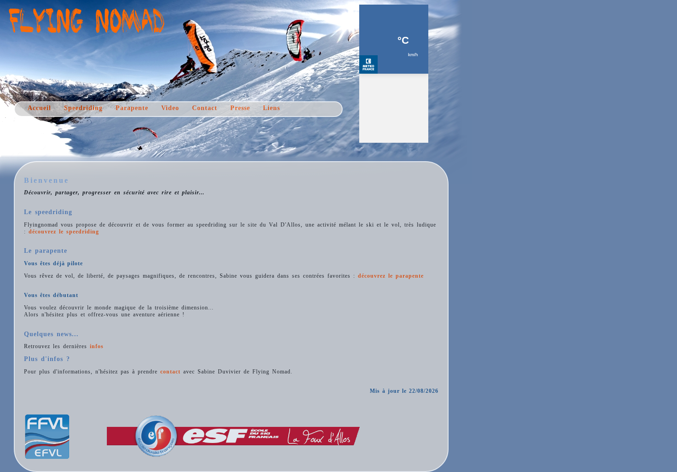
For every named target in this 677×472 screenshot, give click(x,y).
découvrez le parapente (391, 276)
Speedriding (83, 108)
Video (170, 108)
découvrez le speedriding (64, 231)
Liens (271, 108)
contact (170, 371)
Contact (204, 108)
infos (97, 346)
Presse (240, 108)
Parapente (132, 108)
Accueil (39, 108)
